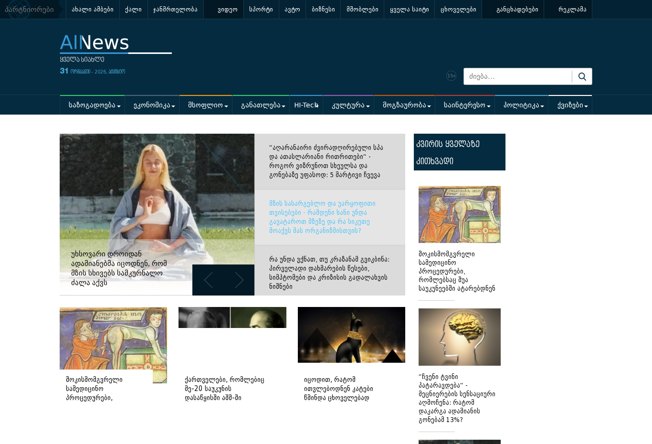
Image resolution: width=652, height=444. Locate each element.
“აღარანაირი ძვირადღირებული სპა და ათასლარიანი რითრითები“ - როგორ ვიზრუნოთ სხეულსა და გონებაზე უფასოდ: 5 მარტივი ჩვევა (326, 161)
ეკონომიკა (152, 105)
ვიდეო (228, 9)
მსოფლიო (205, 105)
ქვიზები (570, 105)
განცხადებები (517, 9)
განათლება (261, 105)
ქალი (133, 9)
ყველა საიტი (409, 9)
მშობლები (363, 9)
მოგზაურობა (404, 105)
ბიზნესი (323, 9)
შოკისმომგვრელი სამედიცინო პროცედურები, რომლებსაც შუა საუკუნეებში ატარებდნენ (457, 271)
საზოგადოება (92, 105)
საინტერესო (464, 105)
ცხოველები (458, 9)
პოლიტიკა (521, 105)
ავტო (292, 9)
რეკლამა (572, 9)
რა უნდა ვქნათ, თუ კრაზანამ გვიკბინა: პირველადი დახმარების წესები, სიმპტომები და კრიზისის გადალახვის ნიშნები (329, 273)
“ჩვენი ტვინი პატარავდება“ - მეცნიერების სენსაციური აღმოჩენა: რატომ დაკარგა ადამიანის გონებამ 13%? (457, 398)
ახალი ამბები (93, 9)
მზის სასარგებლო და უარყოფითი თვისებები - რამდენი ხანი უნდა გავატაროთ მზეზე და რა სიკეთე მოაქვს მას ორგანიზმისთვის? (322, 217)
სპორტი (261, 9)
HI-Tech (306, 105)
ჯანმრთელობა (175, 9)
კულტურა (348, 105)
